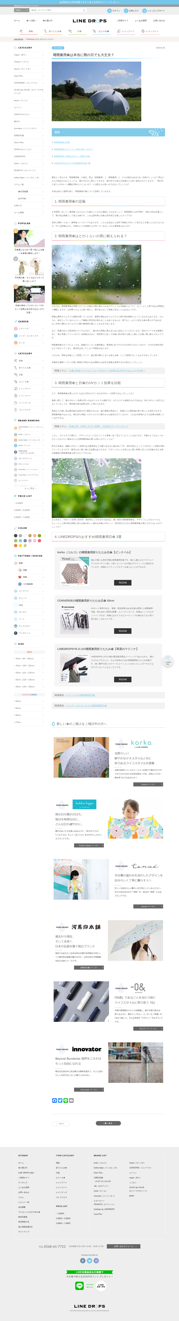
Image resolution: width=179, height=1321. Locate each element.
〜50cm (17, 701)
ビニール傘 (24, 382)
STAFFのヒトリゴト (23, 149)
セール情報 (19, 212)
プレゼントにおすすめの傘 (29, 1212)
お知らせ (18, 205)
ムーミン (18, 107)
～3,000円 (18, 503)
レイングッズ (25, 403)
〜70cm (17, 722)
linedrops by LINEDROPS (104, 1209)
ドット (22, 619)
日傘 (58, 1173)
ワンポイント (25, 633)
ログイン (116, 10)
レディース (24, 328)
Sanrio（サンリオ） (22, 69)
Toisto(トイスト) (21, 62)
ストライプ (24, 591)
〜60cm (17, 715)
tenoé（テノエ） (21, 100)
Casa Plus (18, 76)
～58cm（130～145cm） (25, 686)
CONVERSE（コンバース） (26, 83)
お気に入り (134, 10)
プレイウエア (25, 410)
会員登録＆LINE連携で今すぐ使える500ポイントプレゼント (89, 2)
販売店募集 (22, 1217)
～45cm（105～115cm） (25, 665)
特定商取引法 (23, 1222)
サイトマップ (23, 1232)
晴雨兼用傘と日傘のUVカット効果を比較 (72, 156)
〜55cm (17, 708)
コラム (21, 1197)
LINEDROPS (19, 156)
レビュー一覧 (23, 1202)
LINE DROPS (18, 39)
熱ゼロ (17, 121)
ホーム (17, 20)
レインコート (61, 1187)
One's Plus (18, 142)
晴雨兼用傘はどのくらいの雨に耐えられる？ (73, 149)
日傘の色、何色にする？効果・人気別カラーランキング (98, 426)
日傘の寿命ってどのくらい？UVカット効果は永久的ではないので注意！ (107, 370)
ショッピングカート (156, 10)
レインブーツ (61, 1182)
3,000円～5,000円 (22, 510)
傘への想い (31, 20)
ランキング (22, 1182)
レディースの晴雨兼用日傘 (80, 695)
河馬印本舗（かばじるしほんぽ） (26, 452)
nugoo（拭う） (20, 55)
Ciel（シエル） (24, 464)
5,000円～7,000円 (22, 517)
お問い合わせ (159, 20)
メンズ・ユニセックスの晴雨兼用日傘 (86, 705)
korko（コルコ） (21, 163)
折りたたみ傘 (61, 1168)
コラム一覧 (19, 184)
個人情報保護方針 (25, 1227)
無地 (21, 605)
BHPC (131, 1196)
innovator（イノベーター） (26, 128)
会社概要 (22, 1207)
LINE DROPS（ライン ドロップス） (30, 428)
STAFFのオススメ (22, 114)
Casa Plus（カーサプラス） (29, 475)
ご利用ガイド (122, 20)
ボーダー (23, 612)
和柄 (25, 577)
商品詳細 (123, 582)
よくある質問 (141, 20)
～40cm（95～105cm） (24, 658)
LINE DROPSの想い (26, 1173)
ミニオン (133, 1182)
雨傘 (58, 1163)
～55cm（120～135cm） (25, 680)
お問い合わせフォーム (123, 1246)
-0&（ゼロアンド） (25, 458)
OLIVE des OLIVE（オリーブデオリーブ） (28, 91)
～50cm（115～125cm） (25, 673)
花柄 (25, 570)
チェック (23, 598)
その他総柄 (28, 584)
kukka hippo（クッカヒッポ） (27, 177)
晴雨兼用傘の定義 (62, 142)
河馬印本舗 (19, 135)
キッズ (22, 343)
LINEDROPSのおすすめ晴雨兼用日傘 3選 (72, 163)
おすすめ (22, 198)
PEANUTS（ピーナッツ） (25, 170)
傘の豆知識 (58, 48)
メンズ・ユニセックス (28, 336)
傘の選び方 (48, 20)
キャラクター (25, 626)
